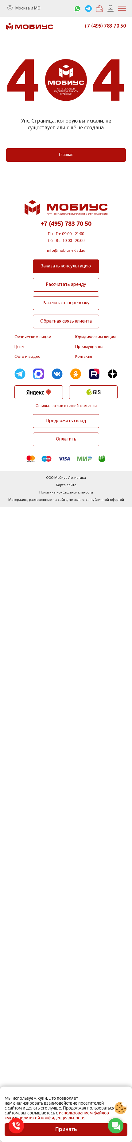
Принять (66, 1130)
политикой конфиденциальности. (51, 1117)
